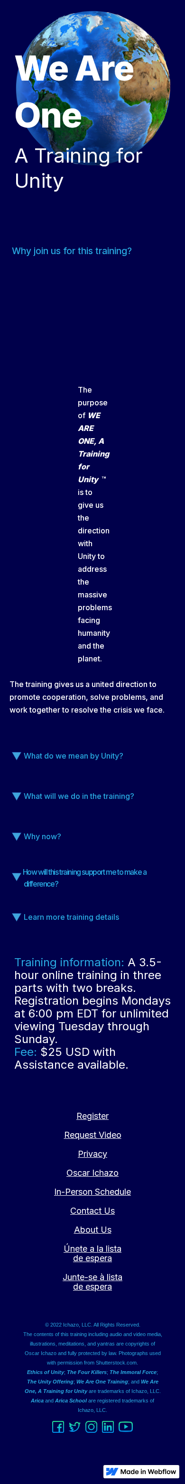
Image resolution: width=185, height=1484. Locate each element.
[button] (93, 764)
